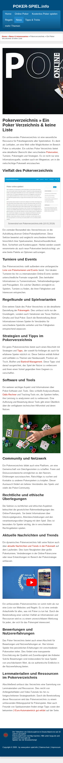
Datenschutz (44, 747)
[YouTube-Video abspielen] (31, 582)
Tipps (20, 350)
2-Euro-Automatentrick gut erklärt (29, 710)
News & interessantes (18, 36)
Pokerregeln (23, 310)
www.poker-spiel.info (29, 747)
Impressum (55, 747)
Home (4, 36)
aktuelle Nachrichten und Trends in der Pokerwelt (31, 546)
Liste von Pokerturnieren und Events (20, 270)
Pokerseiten (52, 152)
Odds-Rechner (9, 394)
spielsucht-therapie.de (21, 738)
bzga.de (53, 736)
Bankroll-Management (31, 361)
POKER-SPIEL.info (31, 6)
